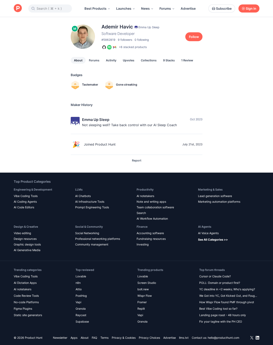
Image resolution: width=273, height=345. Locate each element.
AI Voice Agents (208, 233)
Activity (111, 60)
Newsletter (60, 337)
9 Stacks (169, 60)
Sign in (251, 8)
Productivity (145, 189)
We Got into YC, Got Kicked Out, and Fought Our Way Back (228, 296)
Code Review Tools (26, 295)
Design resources (25, 238)
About (78, 60)
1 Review (187, 60)
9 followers (125, 39)
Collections (149, 60)
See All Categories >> (213, 239)
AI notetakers (145, 196)
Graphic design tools (27, 244)
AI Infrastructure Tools (89, 201)
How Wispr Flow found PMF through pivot (226, 302)
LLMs (79, 189)
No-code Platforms (26, 302)
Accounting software (150, 233)
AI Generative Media (27, 250)
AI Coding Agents (25, 201)
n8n (78, 282)
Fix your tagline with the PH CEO (220, 321)
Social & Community (89, 226)
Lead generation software (215, 196)
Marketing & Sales (210, 189)
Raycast (81, 315)
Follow (194, 37)
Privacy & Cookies (124, 337)
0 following (142, 39)
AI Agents (204, 226)
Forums (165, 8)
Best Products (95, 8)
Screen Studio (146, 282)
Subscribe (224, 8)
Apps (74, 337)
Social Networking (87, 233)
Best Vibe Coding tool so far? (218, 308)
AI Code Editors (24, 207)
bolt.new (143, 289)
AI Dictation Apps (25, 282)
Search (141, 213)
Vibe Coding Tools (26, 196)
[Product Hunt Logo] (18, 8)
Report (136, 160)
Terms (104, 337)
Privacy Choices (149, 337)
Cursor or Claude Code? (215, 276)
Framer (142, 302)
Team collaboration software (155, 207)
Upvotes (128, 60)
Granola (81, 308)
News (145, 8)
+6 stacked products (133, 47)
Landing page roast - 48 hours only (222, 315)
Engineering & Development (33, 189)
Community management (91, 244)
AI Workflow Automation (152, 218)
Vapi (78, 302)
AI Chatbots (83, 196)
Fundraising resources (151, 238)
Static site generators (28, 315)
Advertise (188, 8)
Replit (141, 308)
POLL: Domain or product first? (219, 282)
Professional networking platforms (97, 238)
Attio (79, 289)
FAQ (94, 337)
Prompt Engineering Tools (92, 207)
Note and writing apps (151, 201)
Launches (123, 8)
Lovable (81, 276)
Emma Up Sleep (95, 119)
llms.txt (184, 337)
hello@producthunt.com (223, 337)
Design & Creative (26, 226)
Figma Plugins (23, 308)
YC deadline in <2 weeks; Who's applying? (227, 289)
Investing (143, 244)
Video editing (22, 233)
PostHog (81, 295)
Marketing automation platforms (219, 201)
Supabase (82, 321)
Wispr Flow (144, 295)
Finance (142, 226)
